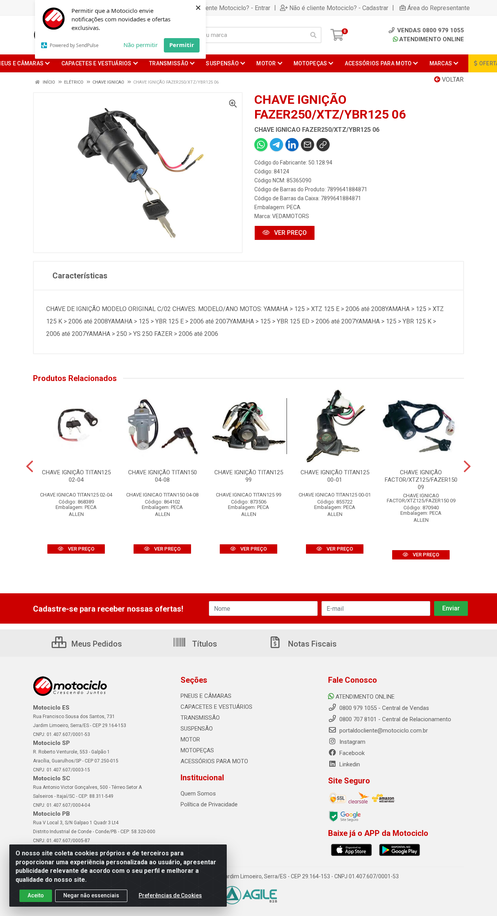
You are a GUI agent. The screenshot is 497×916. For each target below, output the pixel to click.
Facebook (351, 753)
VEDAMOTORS (290, 216)
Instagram (351, 741)
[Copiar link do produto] (323, 144)
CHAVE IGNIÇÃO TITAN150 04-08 (162, 476)
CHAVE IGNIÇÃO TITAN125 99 (248, 476)
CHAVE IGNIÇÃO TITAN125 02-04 (76, 476)
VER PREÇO (290, 232)
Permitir (181, 45)
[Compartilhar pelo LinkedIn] (292, 144)
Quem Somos (198, 793)
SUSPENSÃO (197, 728)
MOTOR (190, 739)
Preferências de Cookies (170, 895)
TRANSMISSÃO (200, 717)
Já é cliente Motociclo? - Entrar (228, 8)
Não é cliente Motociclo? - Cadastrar (338, 8)
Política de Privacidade (209, 804)
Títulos (203, 644)
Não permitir (140, 45)
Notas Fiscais (311, 644)
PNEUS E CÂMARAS (206, 695)
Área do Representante (438, 8)
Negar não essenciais (91, 895)
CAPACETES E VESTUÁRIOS (216, 706)
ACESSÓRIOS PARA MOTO (214, 761)
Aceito (36, 895)
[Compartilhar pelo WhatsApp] (261, 144)
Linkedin (349, 764)
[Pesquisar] (313, 35)
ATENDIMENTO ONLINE (431, 39)
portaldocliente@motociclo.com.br (383, 730)
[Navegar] (29, 466)
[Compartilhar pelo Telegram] (276, 144)
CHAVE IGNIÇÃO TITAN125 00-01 (335, 476)
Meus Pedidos (96, 644)
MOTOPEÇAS (197, 750)
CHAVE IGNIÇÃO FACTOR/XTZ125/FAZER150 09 (421, 480)
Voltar (452, 79)
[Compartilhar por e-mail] (307, 144)
